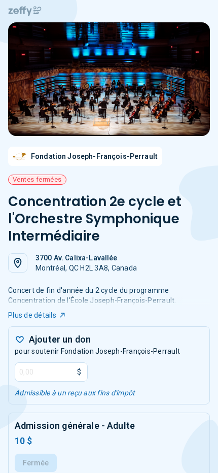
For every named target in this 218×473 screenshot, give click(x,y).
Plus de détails (32, 315)
